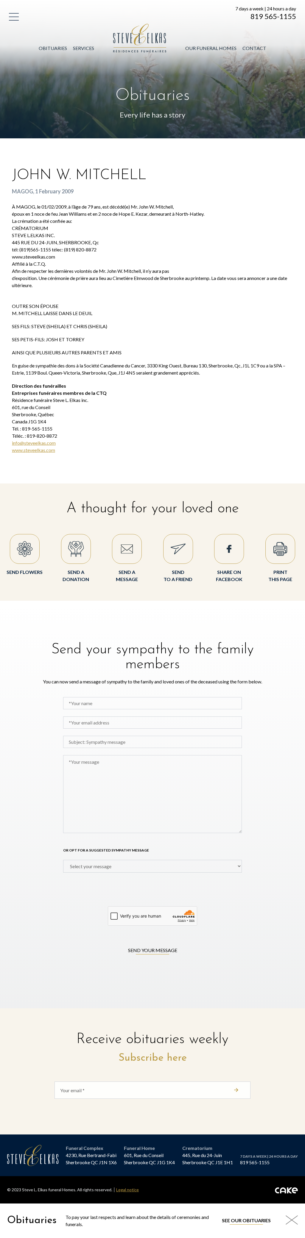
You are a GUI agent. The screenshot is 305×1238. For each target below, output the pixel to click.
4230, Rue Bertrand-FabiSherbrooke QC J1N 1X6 (91, 1158)
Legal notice (127, 1189)
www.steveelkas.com (33, 450)
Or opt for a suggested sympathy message (106, 850)
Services (83, 48)
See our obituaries (246, 1220)
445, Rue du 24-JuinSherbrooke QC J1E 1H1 (207, 1158)
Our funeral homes (210, 48)
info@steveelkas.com (34, 443)
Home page (127, 27)
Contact (254, 48)
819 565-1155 (273, 16)
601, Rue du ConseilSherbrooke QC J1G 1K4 (149, 1158)
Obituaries (53, 48)
